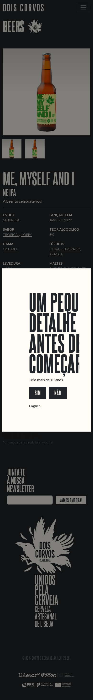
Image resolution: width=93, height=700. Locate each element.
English (35, 406)
